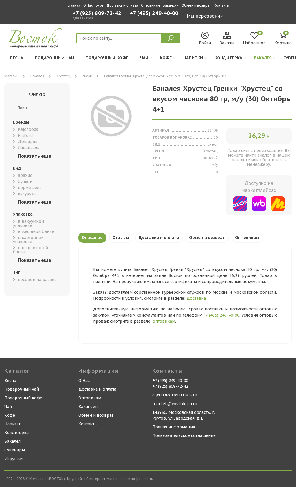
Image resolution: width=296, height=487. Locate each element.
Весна (16, 57)
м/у (215, 164)
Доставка (196, 298)
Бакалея (263, 57)
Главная (73, 5)
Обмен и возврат (196, 5)
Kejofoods (28, 129)
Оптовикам (150, 5)
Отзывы (120, 237)
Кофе (166, 57)
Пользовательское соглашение (184, 435)
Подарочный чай (54, 57)
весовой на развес (37, 280)
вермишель (30, 187)
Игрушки (13, 458)
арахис (25, 175)
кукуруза (27, 194)
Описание (92, 237)
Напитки (193, 57)
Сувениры (14, 450)
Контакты (222, 5)
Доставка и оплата (122, 5)
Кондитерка (228, 57)
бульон (25, 181)
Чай (144, 57)
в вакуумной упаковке (28, 223)
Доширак (27, 141)
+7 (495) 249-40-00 (154, 13)
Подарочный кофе (107, 57)
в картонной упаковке (28, 240)
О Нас (88, 5)
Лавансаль (28, 148)
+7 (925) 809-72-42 (97, 13)
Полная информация (173, 426)
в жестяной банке (36, 231)
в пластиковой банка (30, 250)
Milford (25, 135)
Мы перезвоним (205, 16)
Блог (99, 5)
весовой (210, 157)
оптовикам (164, 321)
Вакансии (171, 5)
